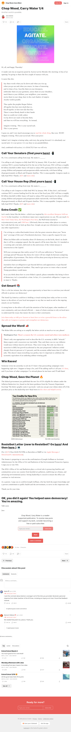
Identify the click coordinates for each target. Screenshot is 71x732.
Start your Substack (30, 723)
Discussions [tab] (15, 646)
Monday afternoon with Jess (12, 663)
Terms (40, 719)
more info (30, 175)
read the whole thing (43, 133)
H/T (21, 175)
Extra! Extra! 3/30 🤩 (9, 674)
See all (5, 686)
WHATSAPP (6, 455)
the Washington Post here (28, 219)
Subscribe (58, 3)
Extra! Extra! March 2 (9, 651)
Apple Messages (53, 452)
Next (63, 561)
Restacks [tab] (13, 574)
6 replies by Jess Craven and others (16, 609)
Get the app (44, 723)
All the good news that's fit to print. (12, 677)
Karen (6, 591)
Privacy (35, 719)
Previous (9, 561)
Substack (26, 728)
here (46, 153)
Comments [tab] (6, 574)
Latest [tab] (8, 646)
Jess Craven (9, 16)
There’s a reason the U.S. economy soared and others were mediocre (43, 335)
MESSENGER (17, 455)
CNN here (25, 222)
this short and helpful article (50, 389)
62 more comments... (6, 636)
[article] (35, 654)
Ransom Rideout (9, 615)
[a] (66, 664)
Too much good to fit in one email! (12, 653)
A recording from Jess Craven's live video (14, 665)
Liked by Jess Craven (11, 593)
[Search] (68, 646)
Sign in (66, 3)
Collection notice (48, 719)
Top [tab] (4, 646)
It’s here (65, 368)
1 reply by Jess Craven (12, 628)
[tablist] (9, 574)
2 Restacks (23, 547)
